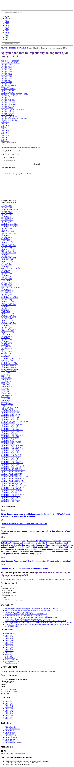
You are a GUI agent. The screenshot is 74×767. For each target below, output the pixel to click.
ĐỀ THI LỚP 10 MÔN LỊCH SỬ (11, 440)
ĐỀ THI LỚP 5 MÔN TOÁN (10, 464)
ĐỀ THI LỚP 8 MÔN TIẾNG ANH (12, 430)
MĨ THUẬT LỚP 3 (7, 409)
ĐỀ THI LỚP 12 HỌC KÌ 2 (9, 227)
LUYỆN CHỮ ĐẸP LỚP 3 (9, 407)
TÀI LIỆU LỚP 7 (6, 80)
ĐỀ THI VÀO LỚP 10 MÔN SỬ (11, 475)
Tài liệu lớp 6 (9, 644)
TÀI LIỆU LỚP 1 (6, 206)
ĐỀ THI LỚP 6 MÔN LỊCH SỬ (11, 468)
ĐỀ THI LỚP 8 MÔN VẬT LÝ (11, 501)
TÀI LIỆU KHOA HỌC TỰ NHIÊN (12, 109)
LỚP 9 (7, 34)
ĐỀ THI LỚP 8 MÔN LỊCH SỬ (11, 497)
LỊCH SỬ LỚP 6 (6, 379)
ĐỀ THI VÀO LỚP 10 (8, 92)
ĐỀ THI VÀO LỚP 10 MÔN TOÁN (12, 478)
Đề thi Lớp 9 (5, 135)
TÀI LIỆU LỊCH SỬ (7, 99)
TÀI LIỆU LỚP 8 (6, 82)
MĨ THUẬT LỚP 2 (7, 405)
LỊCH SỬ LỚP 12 (6, 395)
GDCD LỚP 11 (5, 390)
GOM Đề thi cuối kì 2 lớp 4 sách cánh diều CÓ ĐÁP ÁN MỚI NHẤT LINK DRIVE (31, 617)
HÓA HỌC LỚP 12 (7, 393)
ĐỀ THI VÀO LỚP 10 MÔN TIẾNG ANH (14, 477)
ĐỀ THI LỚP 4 (5, 254)
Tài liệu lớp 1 (9, 635)
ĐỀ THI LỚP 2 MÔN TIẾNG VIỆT (12, 447)
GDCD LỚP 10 (6, 383)
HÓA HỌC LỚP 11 (7, 218)
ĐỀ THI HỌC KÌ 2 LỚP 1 (9, 367)
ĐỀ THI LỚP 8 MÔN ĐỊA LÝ (10, 496)
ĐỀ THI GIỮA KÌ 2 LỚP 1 (9, 364)
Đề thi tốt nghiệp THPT (12, 659)
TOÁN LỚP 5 (5, 263)
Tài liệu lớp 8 (9, 647)
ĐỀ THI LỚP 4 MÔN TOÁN (10, 419)
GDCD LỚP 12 (6, 391)
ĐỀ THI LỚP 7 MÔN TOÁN (10, 426)
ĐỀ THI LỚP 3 (5, 239)
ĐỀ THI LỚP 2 (5, 235)
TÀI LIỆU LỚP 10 (7, 213)
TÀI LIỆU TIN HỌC (7, 115)
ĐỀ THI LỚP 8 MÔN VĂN (9, 433)
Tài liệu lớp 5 (9, 642)
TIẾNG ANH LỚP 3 (7, 244)
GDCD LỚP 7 (5, 398)
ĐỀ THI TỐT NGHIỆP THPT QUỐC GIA (14, 94)
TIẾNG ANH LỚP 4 (7, 251)
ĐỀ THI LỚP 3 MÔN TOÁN (10, 418)
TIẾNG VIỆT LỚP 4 (7, 249)
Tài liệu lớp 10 (9, 651)
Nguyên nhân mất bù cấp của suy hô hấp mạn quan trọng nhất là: (30, 579)
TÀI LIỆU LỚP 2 (6, 207)
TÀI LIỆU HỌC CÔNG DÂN (10, 96)
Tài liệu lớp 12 (9, 652)
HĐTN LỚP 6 (5, 376)
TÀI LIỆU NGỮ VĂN (8, 102)
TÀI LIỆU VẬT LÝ (7, 108)
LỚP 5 (7, 27)
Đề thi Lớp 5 (5, 129)
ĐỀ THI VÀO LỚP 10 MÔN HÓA (12, 471)
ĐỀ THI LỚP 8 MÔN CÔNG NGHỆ (12, 494)
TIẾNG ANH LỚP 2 (7, 232)
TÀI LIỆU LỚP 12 (7, 221)
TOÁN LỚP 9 (5, 280)
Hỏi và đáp (8, 654)
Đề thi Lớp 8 (5, 134)
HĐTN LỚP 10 (5, 385)
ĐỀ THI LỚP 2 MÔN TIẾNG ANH (12, 445)
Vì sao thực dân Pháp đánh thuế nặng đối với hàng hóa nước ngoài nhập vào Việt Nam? (36, 561)
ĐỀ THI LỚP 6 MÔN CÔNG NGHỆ (12, 466)
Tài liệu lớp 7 (9, 645)
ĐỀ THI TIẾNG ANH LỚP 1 (10, 369)
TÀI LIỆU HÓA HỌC (8, 106)
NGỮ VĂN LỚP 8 (7, 277)
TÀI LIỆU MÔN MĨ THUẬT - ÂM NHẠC (14, 118)
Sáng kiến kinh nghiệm (12, 661)
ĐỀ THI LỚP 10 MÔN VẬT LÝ (11, 442)
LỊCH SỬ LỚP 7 (6, 400)
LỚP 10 (7, 36)
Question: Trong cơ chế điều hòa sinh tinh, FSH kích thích (24, 524)
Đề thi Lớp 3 (5, 125)
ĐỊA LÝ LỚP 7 (5, 397)
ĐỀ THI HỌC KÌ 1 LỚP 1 (9, 365)
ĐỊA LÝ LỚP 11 (6, 388)
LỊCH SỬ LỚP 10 (6, 386)
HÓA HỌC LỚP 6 (6, 378)
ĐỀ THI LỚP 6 (5, 266)
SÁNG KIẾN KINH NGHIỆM (10, 268)
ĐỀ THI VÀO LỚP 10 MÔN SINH (12, 473)
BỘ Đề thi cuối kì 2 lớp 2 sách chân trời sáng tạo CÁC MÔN (23, 615)
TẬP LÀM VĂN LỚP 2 (8, 233)
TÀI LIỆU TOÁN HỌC (8, 111)
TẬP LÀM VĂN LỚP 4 (8, 253)
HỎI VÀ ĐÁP (5, 87)
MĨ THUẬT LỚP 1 (7, 360)
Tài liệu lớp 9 (9, 649)
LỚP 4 (7, 25)
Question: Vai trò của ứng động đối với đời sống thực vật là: (24, 568)
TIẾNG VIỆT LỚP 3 (7, 242)
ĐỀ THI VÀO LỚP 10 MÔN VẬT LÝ (13, 482)
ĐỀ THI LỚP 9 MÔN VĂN (9, 438)
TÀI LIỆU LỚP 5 (6, 76)
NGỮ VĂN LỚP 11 (7, 220)
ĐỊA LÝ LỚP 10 (6, 381)
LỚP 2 (7, 22)
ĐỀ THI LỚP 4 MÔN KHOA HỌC (12, 454)
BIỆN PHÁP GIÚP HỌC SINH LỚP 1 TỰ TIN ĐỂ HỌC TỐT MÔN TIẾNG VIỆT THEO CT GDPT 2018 (38, 622)
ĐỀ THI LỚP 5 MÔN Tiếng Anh (11, 461)
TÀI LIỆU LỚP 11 (6, 214)
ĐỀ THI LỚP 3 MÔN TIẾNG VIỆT (12, 450)
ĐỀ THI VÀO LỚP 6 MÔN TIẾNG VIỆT (14, 485)
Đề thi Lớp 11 (5, 139)
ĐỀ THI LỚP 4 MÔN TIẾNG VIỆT (12, 457)
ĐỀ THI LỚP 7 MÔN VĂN (9, 428)
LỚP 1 (7, 20)
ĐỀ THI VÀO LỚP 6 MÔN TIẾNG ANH (14, 483)
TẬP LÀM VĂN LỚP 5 (8, 258)
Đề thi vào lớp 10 (10, 658)
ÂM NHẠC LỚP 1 (7, 353)
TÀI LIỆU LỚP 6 (6, 78)
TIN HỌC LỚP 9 (6, 282)
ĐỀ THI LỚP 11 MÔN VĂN (10, 444)
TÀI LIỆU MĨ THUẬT (8, 113)
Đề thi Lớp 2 (5, 123)
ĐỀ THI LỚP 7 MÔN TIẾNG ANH (12, 424)
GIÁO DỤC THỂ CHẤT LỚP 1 (11, 358)
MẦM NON (8, 18)
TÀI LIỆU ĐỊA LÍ (6, 97)
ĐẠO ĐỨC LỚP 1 (6, 355)
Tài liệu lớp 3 (9, 638)
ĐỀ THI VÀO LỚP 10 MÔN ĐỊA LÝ (13, 470)
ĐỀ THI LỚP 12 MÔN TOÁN (10, 416)
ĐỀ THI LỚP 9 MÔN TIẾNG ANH (12, 435)
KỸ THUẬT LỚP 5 (7, 404)
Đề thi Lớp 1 (5, 122)
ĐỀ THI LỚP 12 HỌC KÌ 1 (9, 225)
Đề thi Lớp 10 (5, 137)
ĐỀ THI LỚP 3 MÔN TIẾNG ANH (12, 449)
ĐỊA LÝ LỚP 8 (5, 402)
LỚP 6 (7, 29)
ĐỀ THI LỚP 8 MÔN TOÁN (10, 431)
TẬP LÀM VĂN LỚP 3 (8, 246)
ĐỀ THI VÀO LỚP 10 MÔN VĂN (12, 480)
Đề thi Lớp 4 (5, 127)
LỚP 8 (7, 32)
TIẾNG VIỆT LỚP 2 (7, 230)
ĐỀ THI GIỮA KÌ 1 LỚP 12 (9, 223)
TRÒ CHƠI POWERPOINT (10, 209)
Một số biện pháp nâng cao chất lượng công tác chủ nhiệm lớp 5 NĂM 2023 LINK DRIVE (33, 608)
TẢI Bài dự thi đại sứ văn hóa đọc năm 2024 (18, 612)
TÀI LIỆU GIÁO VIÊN (8, 85)
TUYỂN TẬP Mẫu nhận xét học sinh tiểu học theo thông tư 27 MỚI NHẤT (28, 619)
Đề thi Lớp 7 (5, 132)
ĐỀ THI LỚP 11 (6, 216)
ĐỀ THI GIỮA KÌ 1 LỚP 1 (9, 362)
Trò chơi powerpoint (11, 663)
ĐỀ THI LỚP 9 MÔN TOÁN (10, 437)
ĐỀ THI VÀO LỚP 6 (7, 90)
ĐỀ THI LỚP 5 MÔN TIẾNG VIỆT (12, 463)
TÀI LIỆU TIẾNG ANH (8, 104)
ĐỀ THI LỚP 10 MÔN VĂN (10, 412)
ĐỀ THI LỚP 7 (5, 272)
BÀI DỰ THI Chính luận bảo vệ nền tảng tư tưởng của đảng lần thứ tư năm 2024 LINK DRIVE (34, 610)
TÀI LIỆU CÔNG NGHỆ (9, 116)
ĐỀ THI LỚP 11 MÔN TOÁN (10, 414)
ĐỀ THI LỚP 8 (5, 275)
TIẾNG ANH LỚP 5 (7, 260)
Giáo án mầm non (10, 633)
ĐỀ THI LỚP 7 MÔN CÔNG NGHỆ (12, 487)
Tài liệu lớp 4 (9, 640)
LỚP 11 (7, 37)
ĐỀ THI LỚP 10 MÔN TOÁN (10, 411)
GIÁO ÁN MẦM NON (8, 89)
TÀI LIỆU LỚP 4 (6, 75)
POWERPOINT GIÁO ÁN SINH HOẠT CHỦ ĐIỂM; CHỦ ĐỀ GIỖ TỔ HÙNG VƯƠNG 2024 (35, 621)
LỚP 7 (7, 30)
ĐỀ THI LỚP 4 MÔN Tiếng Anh (11, 456)
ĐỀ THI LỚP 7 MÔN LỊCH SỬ (11, 489)
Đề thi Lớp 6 (5, 130)
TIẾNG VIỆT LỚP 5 (7, 261)
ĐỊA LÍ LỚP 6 (5, 372)
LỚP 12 (7, 39)
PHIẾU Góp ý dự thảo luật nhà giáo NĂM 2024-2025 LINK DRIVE (26, 614)
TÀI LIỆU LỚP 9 (6, 83)
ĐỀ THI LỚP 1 (5, 357)
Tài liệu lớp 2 (9, 637)
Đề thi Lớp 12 (5, 141)
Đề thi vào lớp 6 (9, 656)
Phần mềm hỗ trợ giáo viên (9, 120)
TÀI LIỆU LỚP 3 (6, 73)
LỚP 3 (7, 23)
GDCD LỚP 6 (5, 374)
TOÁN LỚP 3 (5, 240)
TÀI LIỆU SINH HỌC (8, 101)
